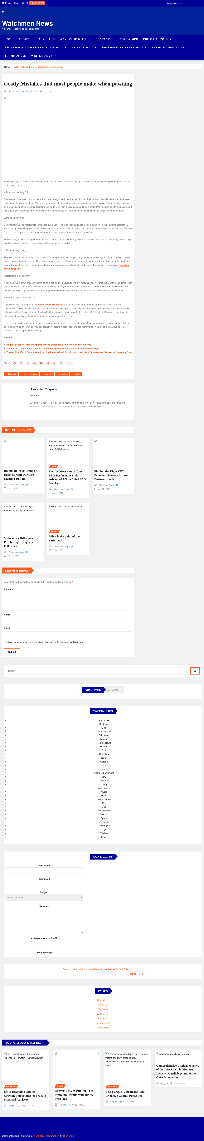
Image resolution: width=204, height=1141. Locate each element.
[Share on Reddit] (48, 363)
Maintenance (104, 788)
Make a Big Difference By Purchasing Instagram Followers (21, 542)
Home (9, 39)
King (11, 1105)
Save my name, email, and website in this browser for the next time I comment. (45, 642)
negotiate (48, 374)
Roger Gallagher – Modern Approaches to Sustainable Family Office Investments (48, 344)
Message (44, 906)
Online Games (104, 799)
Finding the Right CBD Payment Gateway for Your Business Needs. (112, 475)
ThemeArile (68, 1135)
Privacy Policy (84, 47)
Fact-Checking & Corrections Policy (36, 47)
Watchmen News (27, 23)
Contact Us (104, 39)
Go (195, 670)
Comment (9, 589)
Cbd (104, 727)
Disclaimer (128, 39)
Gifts (104, 765)
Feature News (104, 742)
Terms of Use (15, 55)
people (77, 374)
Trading (104, 833)
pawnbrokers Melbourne (50, 304)
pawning (63, 374)
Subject (44, 892)
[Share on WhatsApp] (34, 363)
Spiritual (104, 814)
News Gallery (52, 1135)
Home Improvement (104, 772)
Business (12, 374)
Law (104, 776)
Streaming (104, 821)
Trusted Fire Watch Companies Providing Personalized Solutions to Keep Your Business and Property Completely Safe (69, 352)
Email (7, 628)
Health (104, 769)
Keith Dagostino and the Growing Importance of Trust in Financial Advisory (25, 1095)
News (104, 795)
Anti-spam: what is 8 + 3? (44, 938)
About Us (26, 39)
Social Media (104, 810)
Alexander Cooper (17, 91)
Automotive (103, 720)
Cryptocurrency (103, 731)
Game (104, 757)
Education (104, 735)
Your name (44, 865)
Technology (104, 825)
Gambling (104, 754)
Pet (104, 803)
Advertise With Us (75, 39)
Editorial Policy (157, 39)
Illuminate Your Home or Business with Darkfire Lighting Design (20, 474)
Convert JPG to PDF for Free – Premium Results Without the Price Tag (75, 1094)
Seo (104, 806)
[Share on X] (21, 363)
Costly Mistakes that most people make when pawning (38, 66)
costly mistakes (30, 374)
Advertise (46, 39)
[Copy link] (69, 363)
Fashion (104, 739)
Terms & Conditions (168, 47)
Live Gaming (104, 780)
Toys (104, 829)
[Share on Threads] (61, 363)
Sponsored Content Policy (124, 47)
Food (104, 750)
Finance (104, 746)
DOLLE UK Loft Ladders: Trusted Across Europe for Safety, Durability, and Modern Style (52, 348)
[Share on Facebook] (14, 363)
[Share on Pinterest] (41, 363)
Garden (104, 761)
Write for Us (41, 55)
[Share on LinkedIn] (28, 363)
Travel (104, 837)
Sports (104, 818)
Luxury (104, 784)
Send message (44, 952)
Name (7, 614)
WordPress (38, 1135)
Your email (44, 878)
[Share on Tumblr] (54, 363)
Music (104, 791)
